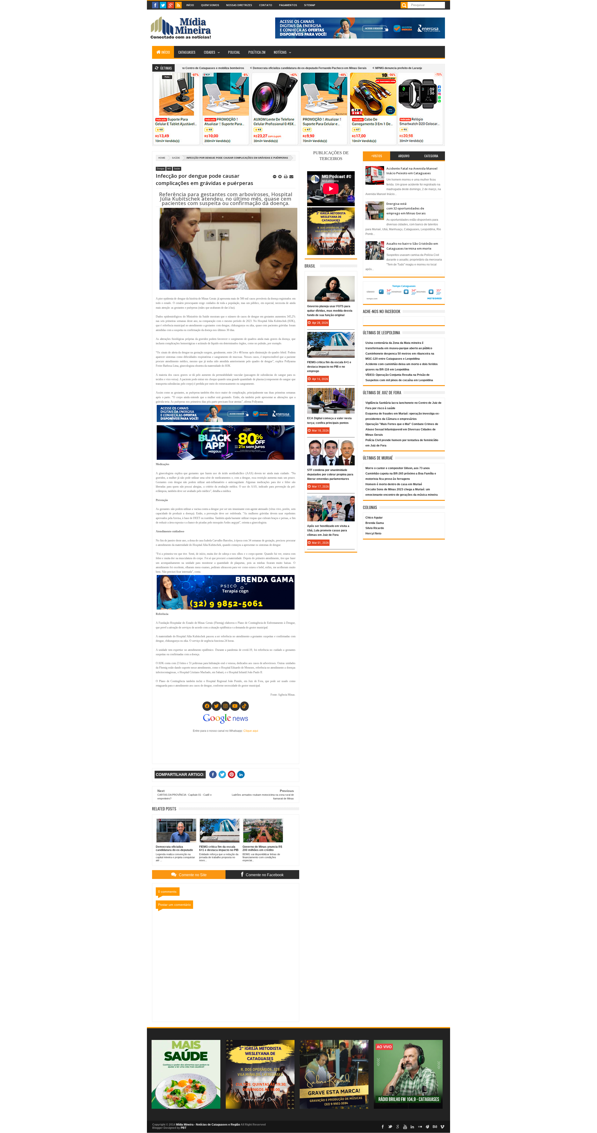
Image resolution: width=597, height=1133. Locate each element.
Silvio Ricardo (374, 528)
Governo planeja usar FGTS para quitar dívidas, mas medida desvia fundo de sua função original (329, 311)
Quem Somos (210, 5)
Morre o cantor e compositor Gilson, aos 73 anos (397, 468)
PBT (183, 1128)
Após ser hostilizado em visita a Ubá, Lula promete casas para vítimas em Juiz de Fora (328, 530)
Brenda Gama (374, 523)
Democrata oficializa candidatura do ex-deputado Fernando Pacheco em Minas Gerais (255, 68)
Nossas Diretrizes (239, 5)
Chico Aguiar (374, 517)
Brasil (310, 266)
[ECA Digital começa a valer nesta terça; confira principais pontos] (331, 392)
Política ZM (256, 52)
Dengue (160, 168)
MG (169, 168)
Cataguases (186, 52)
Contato (265, 5)
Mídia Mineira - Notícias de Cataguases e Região (208, 1124)
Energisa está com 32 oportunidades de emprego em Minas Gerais (406, 208)
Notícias (280, 52)
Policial (234, 52)
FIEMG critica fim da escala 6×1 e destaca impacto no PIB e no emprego (329, 367)
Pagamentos (288, 5)
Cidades (209, 52)
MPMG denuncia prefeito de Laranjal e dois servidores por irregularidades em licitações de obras (385, 68)
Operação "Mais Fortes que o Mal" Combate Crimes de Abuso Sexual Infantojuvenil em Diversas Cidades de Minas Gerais (401, 429)
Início (190, 5)
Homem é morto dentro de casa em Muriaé (393, 484)
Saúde (176, 158)
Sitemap (309, 5)
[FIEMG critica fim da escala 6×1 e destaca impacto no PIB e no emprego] (331, 336)
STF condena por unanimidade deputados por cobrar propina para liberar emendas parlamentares (330, 474)
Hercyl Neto (373, 533)
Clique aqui (250, 730)
